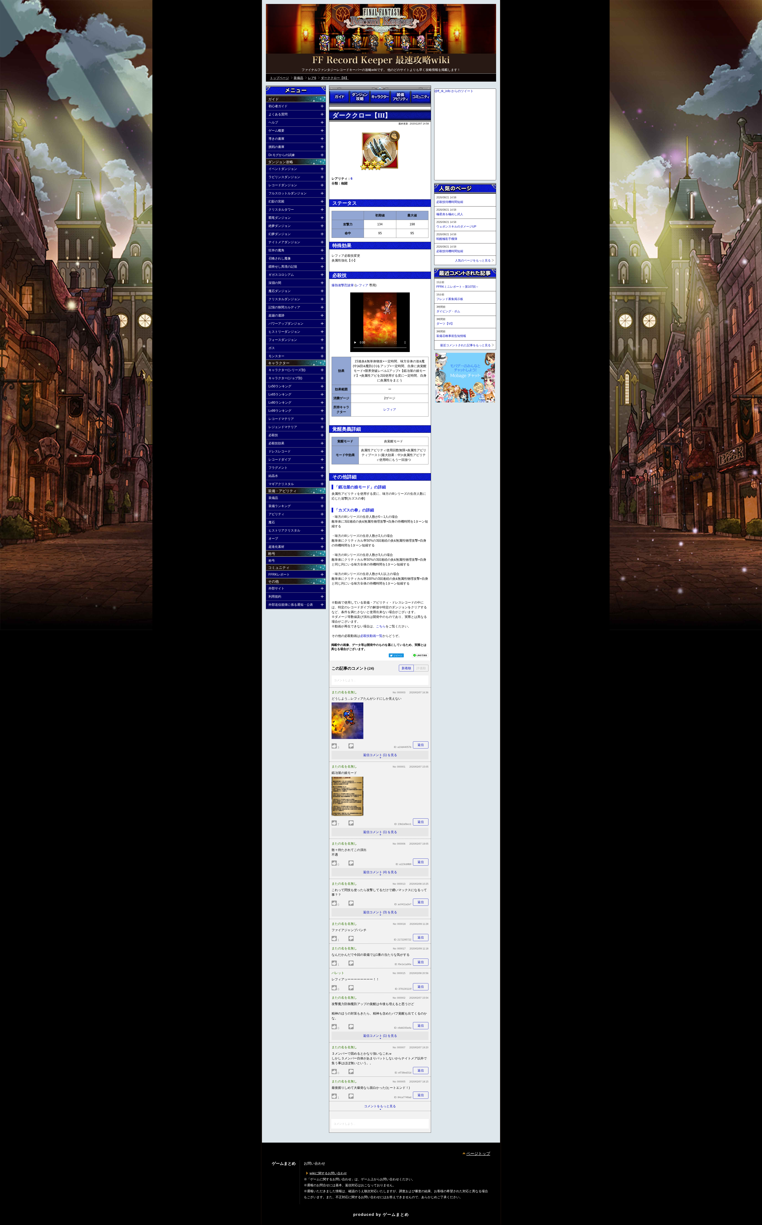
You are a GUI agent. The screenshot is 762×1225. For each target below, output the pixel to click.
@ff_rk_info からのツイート (453, 91)
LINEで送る (420, 655)
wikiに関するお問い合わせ (328, 1173)
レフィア (362, 285)
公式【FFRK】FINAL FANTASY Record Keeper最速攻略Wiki (381, 61)
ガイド (339, 96)
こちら (381, 626)
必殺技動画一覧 (371, 636)
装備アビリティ (400, 96)
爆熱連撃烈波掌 (343, 285)
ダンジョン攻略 (359, 96)
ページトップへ (444, 413)
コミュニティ (421, 96)
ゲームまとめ (396, 1214)
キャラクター (380, 96)
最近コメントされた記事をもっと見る (465, 345)
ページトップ (478, 1153)
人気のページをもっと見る (473, 260)
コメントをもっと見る (380, 1106)
